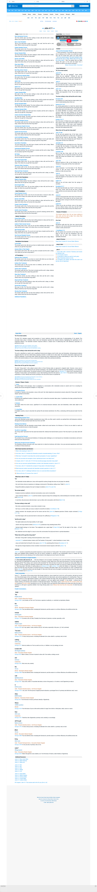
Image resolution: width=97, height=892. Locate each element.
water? (63, 60)
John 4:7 (30, 495)
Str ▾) (27, 34)
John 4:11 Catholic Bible (21, 780)
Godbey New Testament (21, 263)
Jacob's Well (19, 397)
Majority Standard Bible (20, 179)
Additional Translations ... (21, 296)
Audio (40, 31)
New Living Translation (20, 42)
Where (71, 58)
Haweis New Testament (21, 268)
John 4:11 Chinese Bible (21, 777)
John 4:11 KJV (18, 771)
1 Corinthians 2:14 (60, 230)
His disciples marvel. (62, 255)
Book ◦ (75, 333)
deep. (68, 58)
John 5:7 (58, 81)
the (60, 57)
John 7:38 (58, 160)
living (59, 60)
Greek (56, 31)
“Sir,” (58, 57)
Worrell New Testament (20, 285)
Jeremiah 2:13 (59, 143)
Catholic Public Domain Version (22, 224)
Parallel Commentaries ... (21, 589)
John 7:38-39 (63, 372)
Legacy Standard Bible (20, 92)
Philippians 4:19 (55, 515)
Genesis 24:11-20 (60, 104)
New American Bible (20, 229)
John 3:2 (68, 484)
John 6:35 (58, 166)
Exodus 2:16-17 (60, 119)
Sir (66, 241)
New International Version (21, 36)
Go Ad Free (3, 886)
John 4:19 (48, 487)
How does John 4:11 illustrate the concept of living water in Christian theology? (35, 466)
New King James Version (21, 70)
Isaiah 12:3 (58, 180)
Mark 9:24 (61, 500)
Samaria (18, 403)
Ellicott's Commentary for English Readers (25, 557)
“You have (71, 57)
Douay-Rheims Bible (20, 218)
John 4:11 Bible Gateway (21, 760)
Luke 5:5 (53, 487)
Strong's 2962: (18, 600)
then (75, 58)
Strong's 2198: (18, 744)
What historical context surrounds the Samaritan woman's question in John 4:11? (35, 468)
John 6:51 (58, 195)
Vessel (69, 241)
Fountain (64, 241)
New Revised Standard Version (22, 235)
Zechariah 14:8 (59, 151)
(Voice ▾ (64, 34)
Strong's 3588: (18, 609)
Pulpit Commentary (20, 573)
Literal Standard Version (21, 193)
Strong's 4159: (18, 708)
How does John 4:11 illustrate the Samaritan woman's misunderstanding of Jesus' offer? (38, 453)
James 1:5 (62, 545)
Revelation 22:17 (60, 186)
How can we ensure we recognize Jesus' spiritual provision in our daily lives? (35, 458)
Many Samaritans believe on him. (65, 258)
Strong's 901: (18, 699)
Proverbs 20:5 (59, 99)
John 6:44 (20, 497)
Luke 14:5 (29, 570)
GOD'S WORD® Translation (21, 137)
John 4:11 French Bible (20, 778)
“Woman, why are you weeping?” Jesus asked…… (26, 345)
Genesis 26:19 (45, 566)
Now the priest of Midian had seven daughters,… (26, 362)
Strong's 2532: (18, 663)
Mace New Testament (20, 274)
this (57, 60)
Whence (77, 241)
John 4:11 (17, 552)
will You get (79, 58)
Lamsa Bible (18, 243)
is (65, 58)
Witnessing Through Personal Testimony (25, 442)
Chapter (80, 333)
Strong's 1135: (18, 618)
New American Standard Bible (22, 75)
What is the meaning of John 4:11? (24, 451)
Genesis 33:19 (36, 524)
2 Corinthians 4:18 (54, 508)
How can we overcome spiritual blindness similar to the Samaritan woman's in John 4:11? (38, 463)
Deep (57, 241)
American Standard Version (21, 120)
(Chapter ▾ (21, 34)
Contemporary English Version (22, 126)
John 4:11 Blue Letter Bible (21, 759)
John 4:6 (20, 569)
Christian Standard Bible (21, 109)
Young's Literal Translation (21, 204)
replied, (67, 57)
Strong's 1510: (18, 690)
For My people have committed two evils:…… (25, 378)
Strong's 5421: (18, 681)
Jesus (17, 384)
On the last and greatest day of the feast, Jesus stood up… (29, 376)
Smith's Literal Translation (21, 210)
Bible (10, 21)
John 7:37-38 (59, 132)
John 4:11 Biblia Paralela (21, 775)
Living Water (19, 409)
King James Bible (19, 64)
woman (63, 57)
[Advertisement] (48, 322)
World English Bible (19, 185)
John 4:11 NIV (18, 765)
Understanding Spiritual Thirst (22, 417)
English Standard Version (21, 47)
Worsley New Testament (21, 291)
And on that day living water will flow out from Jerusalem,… (28, 379)
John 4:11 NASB (19, 769)
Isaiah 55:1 (58, 204)
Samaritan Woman (20, 390)
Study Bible (18, 333)
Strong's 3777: (18, 645)
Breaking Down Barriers (20, 424)
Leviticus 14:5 (55, 566)
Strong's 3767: (18, 717)
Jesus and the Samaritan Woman (64, 51)
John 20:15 (58, 73)
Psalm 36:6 (56, 527)
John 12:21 (58, 89)
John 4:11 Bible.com (20, 762)
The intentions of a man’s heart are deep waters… (26, 360)
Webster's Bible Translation (21, 165)
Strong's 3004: (18, 627)
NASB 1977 (18, 86)
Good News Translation (20, 143)
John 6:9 (52, 511)
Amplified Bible (18, 98)
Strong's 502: (18, 654)
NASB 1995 (18, 81)
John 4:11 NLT (18, 766)
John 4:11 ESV (18, 768)
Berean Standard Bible (20, 53)
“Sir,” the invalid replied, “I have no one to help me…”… (27, 346)
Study (48, 31)
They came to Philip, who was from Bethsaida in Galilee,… (28, 348)
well (64, 58)
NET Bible (17, 154)
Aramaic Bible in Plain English (22, 249)
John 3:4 (58, 223)
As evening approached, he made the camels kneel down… (29, 361)
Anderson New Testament (21, 257)
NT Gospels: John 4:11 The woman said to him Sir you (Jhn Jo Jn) (31, 782)
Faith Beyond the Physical (21, 436)
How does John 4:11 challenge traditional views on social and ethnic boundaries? (36, 471)
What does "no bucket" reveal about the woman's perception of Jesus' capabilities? (36, 456)
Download (79, 65)
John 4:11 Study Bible (20, 773)
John (13, 21)
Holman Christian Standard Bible (23, 115)
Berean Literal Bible (19, 58)
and (59, 58)
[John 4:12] (95, 399)
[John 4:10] (2, 399)
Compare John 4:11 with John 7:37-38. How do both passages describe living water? (37, 461)
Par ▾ (24, 34)
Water (73, 241)
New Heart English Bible (21, 159)
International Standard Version (22, 148)
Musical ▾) (68, 34)
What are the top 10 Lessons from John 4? (27, 473)
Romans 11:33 (18, 529)
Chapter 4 (16, 21)
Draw (60, 241)
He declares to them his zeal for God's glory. (68, 256)
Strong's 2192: (18, 636)
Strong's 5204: (18, 753)
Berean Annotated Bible (20, 103)
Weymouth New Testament (21, 171)
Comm (52, 31)
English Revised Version (21, 131)
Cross (44, 31)
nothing (76, 57)
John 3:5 (58, 173)
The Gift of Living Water (20, 430)
